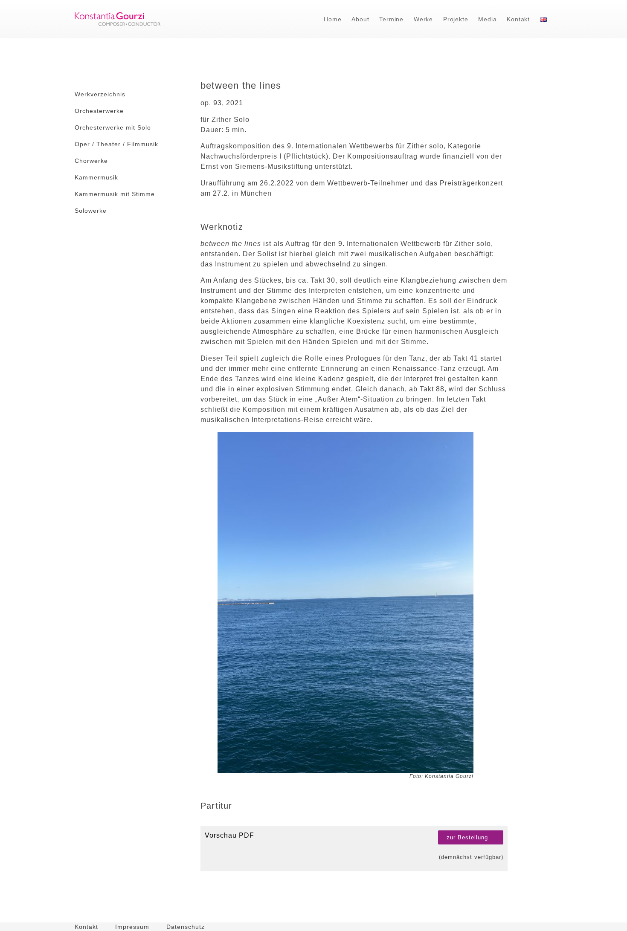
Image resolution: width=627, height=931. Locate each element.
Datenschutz (185, 926)
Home (332, 19)
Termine (391, 19)
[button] (470, 837)
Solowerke (91, 210)
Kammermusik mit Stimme (115, 194)
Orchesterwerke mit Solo (113, 127)
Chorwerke (91, 160)
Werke (423, 19)
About (360, 19)
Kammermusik (96, 177)
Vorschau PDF (229, 835)
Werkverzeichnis (100, 94)
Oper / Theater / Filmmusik (116, 144)
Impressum (132, 926)
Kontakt (518, 19)
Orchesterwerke (99, 110)
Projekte (455, 19)
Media (487, 19)
